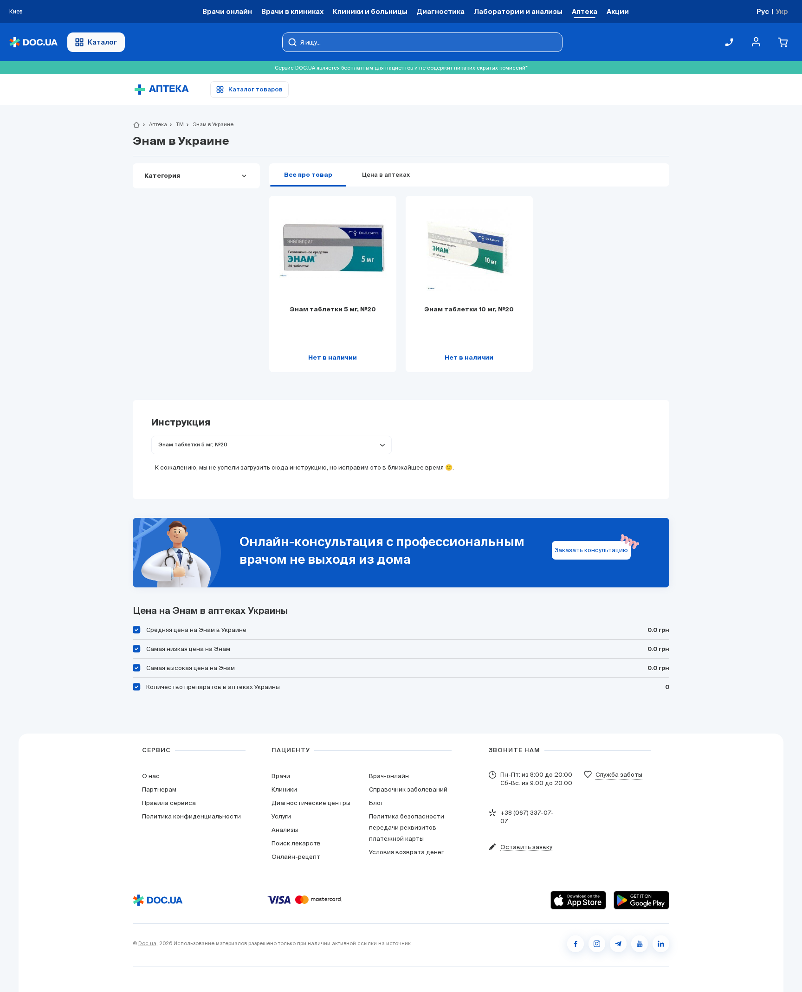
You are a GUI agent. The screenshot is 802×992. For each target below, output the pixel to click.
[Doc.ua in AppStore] (578, 900)
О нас (151, 776)
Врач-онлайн (389, 776)
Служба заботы (618, 774)
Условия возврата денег (406, 852)
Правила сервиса (169, 802)
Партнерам (159, 789)
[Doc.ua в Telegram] (618, 943)
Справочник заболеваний (408, 789)
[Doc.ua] (33, 42)
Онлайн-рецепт (296, 856)
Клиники (284, 789)
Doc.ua (147, 943)
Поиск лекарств (296, 843)
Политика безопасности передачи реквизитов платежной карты (406, 827)
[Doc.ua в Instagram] (597, 943)
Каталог (102, 42)
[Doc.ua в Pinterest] (661, 943)
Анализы (285, 829)
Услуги (281, 816)
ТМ (176, 124)
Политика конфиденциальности (191, 816)
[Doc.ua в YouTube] (639, 943)
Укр (782, 11)
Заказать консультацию (591, 550)
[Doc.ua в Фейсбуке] (575, 943)
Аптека (154, 124)
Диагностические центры (311, 802)
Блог (376, 802)
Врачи (281, 776)
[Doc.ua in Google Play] (641, 900)
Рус (763, 11)
